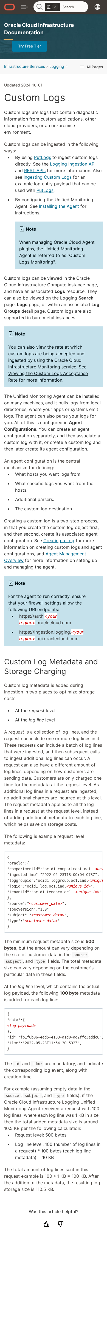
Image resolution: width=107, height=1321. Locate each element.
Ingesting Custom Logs (48, 177)
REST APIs (35, 170)
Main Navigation (24, 6)
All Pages (94, 67)
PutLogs (42, 157)
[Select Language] (97, 6)
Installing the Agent (59, 206)
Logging (56, 66)
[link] (52, 7)
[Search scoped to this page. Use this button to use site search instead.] (55, 7)
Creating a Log (58, 540)
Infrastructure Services (24, 66)
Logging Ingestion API (72, 164)
